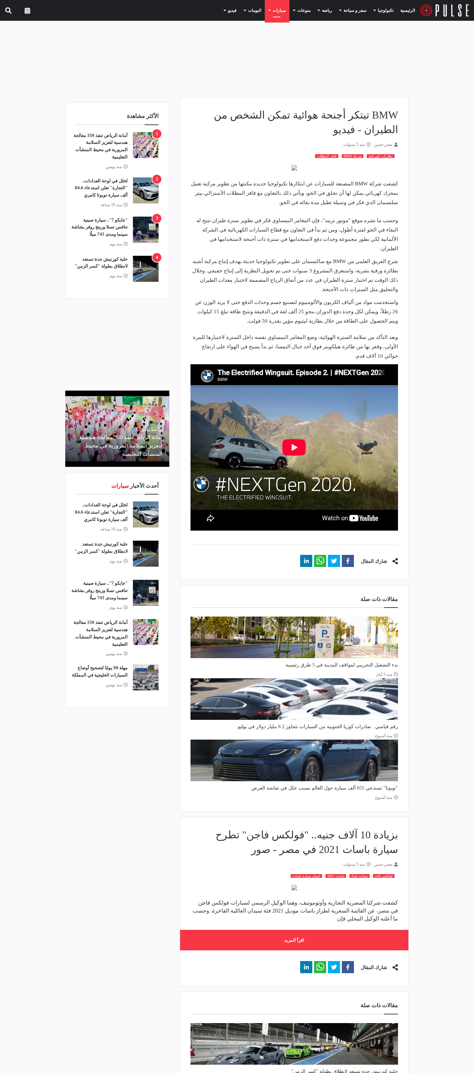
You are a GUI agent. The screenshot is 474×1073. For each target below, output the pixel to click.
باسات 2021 (335, 876)
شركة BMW (353, 156)
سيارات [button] (293, 10)
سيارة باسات (359, 876)
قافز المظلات (327, 156)
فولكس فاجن (384, 876)
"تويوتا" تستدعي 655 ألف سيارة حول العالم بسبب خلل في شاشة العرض (324, 788)
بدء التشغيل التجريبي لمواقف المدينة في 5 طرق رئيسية (342, 665)
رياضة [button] (334, 10)
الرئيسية (409, 10)
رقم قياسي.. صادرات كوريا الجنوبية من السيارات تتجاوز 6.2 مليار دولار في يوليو (318, 726)
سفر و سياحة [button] (359, 10)
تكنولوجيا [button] (386, 10)
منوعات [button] (314, 10)
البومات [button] (271, 10)
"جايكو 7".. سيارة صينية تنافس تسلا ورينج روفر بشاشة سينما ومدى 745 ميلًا (99, 227)
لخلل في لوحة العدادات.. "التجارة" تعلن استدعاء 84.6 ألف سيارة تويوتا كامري (101, 188)
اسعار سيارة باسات (306, 876)
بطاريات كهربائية (381, 156)
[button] (348, 561)
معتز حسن (383, 144)
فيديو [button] (251, 10)
